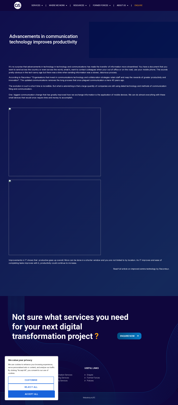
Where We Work (57, 5)
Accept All (31, 394)
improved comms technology (143, 269)
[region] (31, 378)
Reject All (31, 387)
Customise (31, 380)
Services (35, 5)
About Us (121, 5)
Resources (78, 5)
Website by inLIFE (89, 398)
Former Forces (100, 5)
